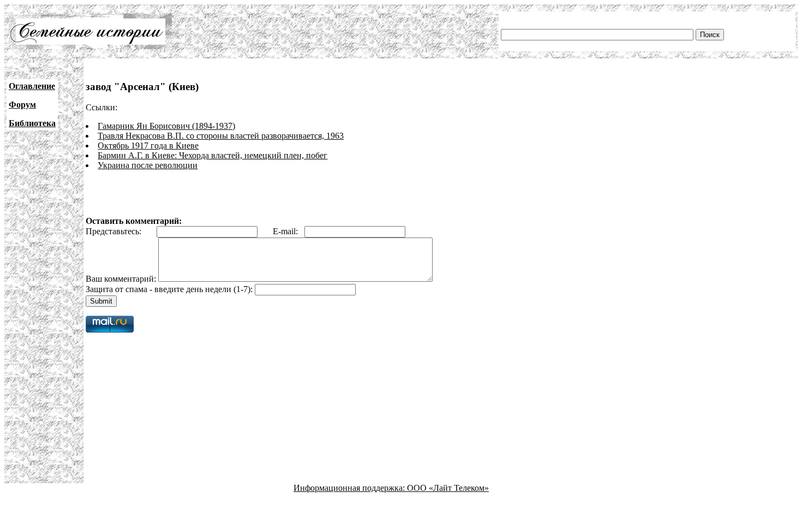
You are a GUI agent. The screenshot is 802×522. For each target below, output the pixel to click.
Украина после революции (147, 165)
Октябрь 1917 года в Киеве (148, 145)
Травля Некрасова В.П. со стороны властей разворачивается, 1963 (221, 135)
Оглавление (32, 86)
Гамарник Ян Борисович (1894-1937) (166, 125)
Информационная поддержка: (350, 488)
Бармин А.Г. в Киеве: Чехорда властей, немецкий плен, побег (212, 155)
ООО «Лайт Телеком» (448, 488)
